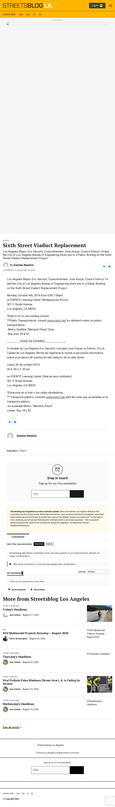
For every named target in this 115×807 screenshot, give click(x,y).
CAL (28, 14)
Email (35, 494)
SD (40, 14)
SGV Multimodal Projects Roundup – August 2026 (35, 633)
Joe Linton (14, 615)
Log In (95, 5)
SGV (4, 629)
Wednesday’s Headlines (18, 704)
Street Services (10, 677)
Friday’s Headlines (15, 609)
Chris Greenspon (18, 638)
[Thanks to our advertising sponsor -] (57, 127)
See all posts (11, 727)
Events (6, 241)
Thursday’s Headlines (17, 656)
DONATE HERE (9, 14)
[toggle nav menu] (110, 5)
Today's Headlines (11, 606)
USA (21, 14)
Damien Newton (24, 265)
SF (34, 14)
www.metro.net (56, 320)
